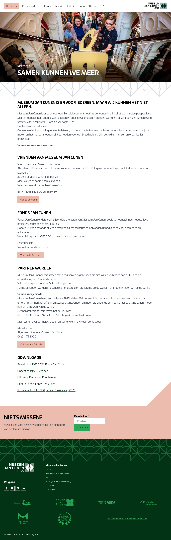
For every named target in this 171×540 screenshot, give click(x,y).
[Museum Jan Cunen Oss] (155, 6)
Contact (49, 469)
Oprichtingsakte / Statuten (32, 371)
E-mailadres (81, 416)
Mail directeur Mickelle (31, 344)
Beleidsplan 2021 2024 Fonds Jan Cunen (41, 364)
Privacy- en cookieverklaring (58, 481)
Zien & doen (45, 6)
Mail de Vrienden (28, 199)
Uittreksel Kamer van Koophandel (37, 377)
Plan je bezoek (28, 6)
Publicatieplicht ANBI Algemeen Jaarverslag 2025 (46, 390)
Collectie (71, 6)
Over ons (93, 6)
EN (103, 6)
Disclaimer (50, 485)
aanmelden (82, 427)
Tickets (13, 6)
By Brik (35, 534)
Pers (48, 477)
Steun (82, 6)
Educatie (59, 6)
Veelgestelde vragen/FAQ (57, 473)
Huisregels (50, 489)
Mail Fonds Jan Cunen (31, 254)
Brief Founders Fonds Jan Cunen (36, 384)
